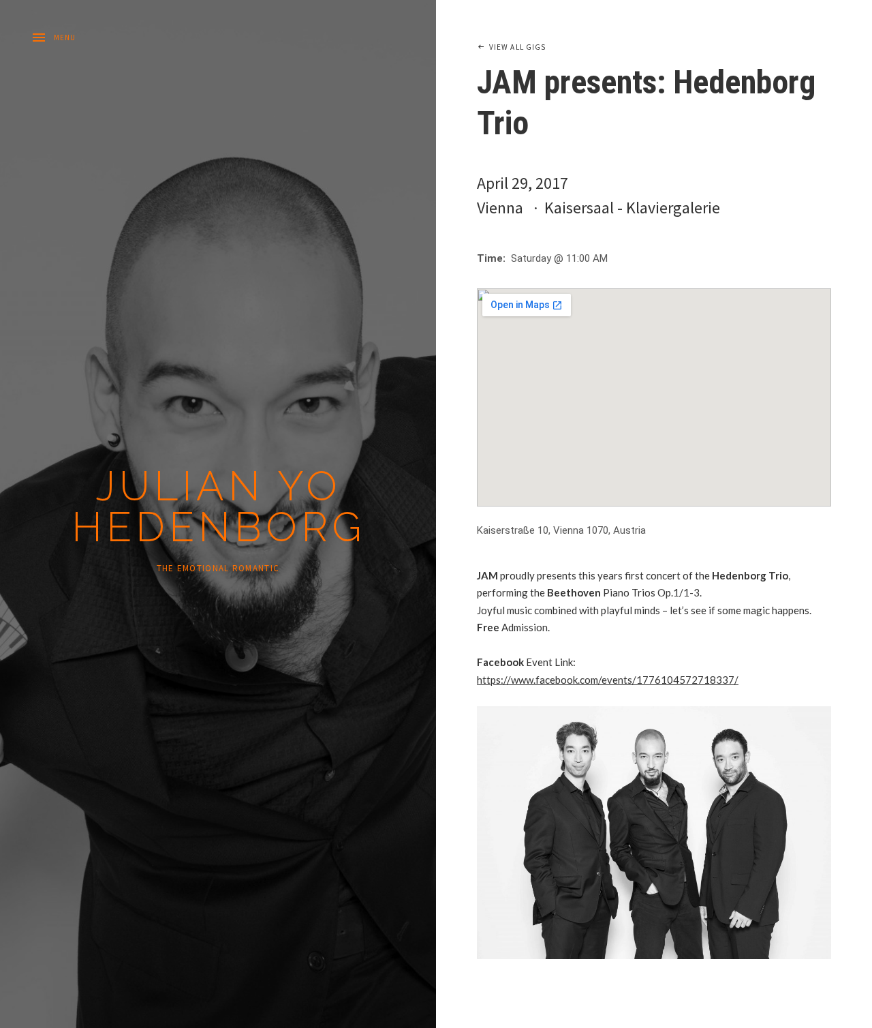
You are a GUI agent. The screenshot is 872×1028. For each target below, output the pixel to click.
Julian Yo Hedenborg (218, 506)
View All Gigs (517, 47)
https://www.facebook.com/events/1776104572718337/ (607, 680)
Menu (65, 37)
